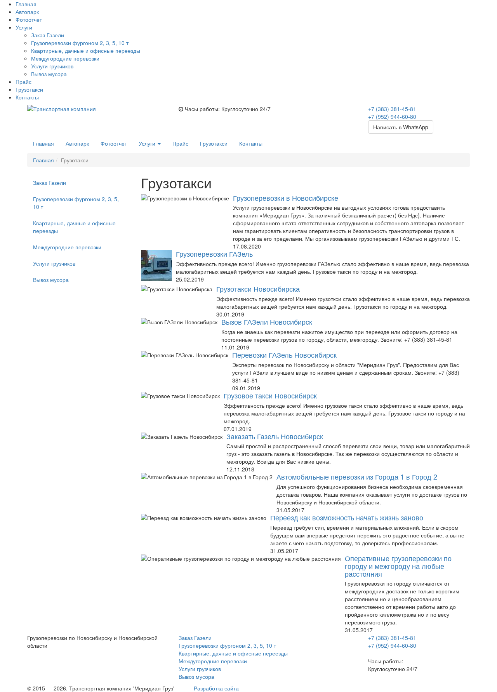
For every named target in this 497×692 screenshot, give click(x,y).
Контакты (27, 97)
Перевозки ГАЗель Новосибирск (284, 354)
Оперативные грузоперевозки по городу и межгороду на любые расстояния (398, 566)
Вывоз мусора (49, 74)
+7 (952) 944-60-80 (392, 116)
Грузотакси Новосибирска (258, 288)
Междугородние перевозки (65, 58)
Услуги (148, 143)
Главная (26, 4)
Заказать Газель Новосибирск (274, 436)
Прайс (23, 81)
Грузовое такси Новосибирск (270, 395)
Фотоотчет (29, 19)
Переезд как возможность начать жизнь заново (346, 517)
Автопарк (27, 12)
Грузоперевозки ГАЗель (214, 254)
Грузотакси (29, 89)
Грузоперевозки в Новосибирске (285, 198)
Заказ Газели (47, 35)
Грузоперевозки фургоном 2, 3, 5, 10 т (80, 43)
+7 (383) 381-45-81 (392, 109)
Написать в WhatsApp (400, 127)
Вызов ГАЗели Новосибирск (266, 321)
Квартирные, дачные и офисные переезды (85, 50)
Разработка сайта (216, 688)
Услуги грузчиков (52, 66)
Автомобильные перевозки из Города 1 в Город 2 (356, 476)
